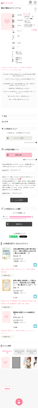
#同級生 (27, 303)
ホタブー (5, 193)
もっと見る (19, 200)
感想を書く (19, 155)
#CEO (8, 301)
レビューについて (29, 142)
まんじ (4, 170)
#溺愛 (28, 269)
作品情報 (35, 30)
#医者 (7, 269)
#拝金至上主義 (5, 303)
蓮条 (14, 287)
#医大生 (11, 67)
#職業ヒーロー (11, 330)
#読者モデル (5, 67)
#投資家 (3, 301)
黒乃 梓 (15, 256)
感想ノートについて (29, 159)
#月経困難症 (29, 67)
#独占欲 (3, 269)
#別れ (20, 70)
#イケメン (4, 333)
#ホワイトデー (5, 70)
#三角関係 (22, 67)
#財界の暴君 (20, 303)
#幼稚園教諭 (13, 301)
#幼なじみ (16, 67)
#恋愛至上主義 (32, 301)
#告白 (16, 70)
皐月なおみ (16, 317)
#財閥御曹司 (13, 303)
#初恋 (19, 301)
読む (19, 400)
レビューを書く (19, 138)
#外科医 (12, 269)
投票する (19, 224)
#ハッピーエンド (30, 330)
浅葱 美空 (25, 14)
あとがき (5, 121)
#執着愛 (33, 269)
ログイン (30, 4)
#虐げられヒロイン (20, 269)
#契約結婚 (4, 272)
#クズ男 (12, 70)
